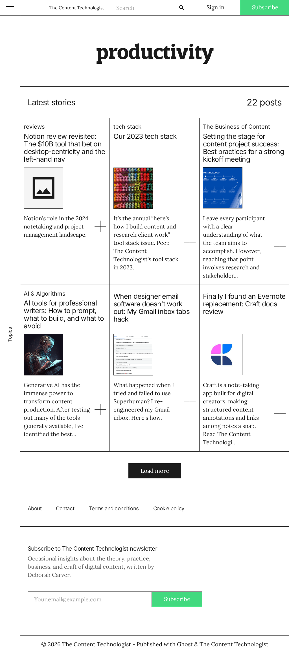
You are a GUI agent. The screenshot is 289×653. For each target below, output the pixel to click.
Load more (155, 470)
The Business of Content (236, 126)
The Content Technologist (76, 7)
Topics (10, 334)
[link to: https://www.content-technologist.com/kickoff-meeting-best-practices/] (280, 246)
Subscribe (265, 7)
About (35, 508)
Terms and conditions (114, 508)
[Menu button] (10, 7)
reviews (34, 126)
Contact (65, 508)
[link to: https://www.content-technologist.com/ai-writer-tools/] (100, 409)
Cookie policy (168, 508)
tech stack (127, 126)
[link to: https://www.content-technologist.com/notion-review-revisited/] (100, 226)
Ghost (185, 644)
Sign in (215, 7)
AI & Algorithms (44, 293)
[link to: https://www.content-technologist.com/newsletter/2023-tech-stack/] (190, 243)
